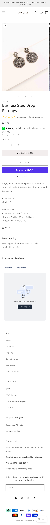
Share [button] (7, 227)
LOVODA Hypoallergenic (16, 401)
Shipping (5, 135)
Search (9, 340)
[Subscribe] (41, 487)
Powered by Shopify (30, 520)
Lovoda (21, 520)
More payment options (25, 177)
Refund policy (12, 359)
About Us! (10, 346)
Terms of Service (13, 371)
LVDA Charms (12, 395)
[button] (3, 13)
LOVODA (9, 407)
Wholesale (10, 365)
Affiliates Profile (13, 431)
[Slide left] (19, 96)
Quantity (5, 139)
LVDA (8, 389)
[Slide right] (31, 96)
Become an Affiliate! (15, 425)
